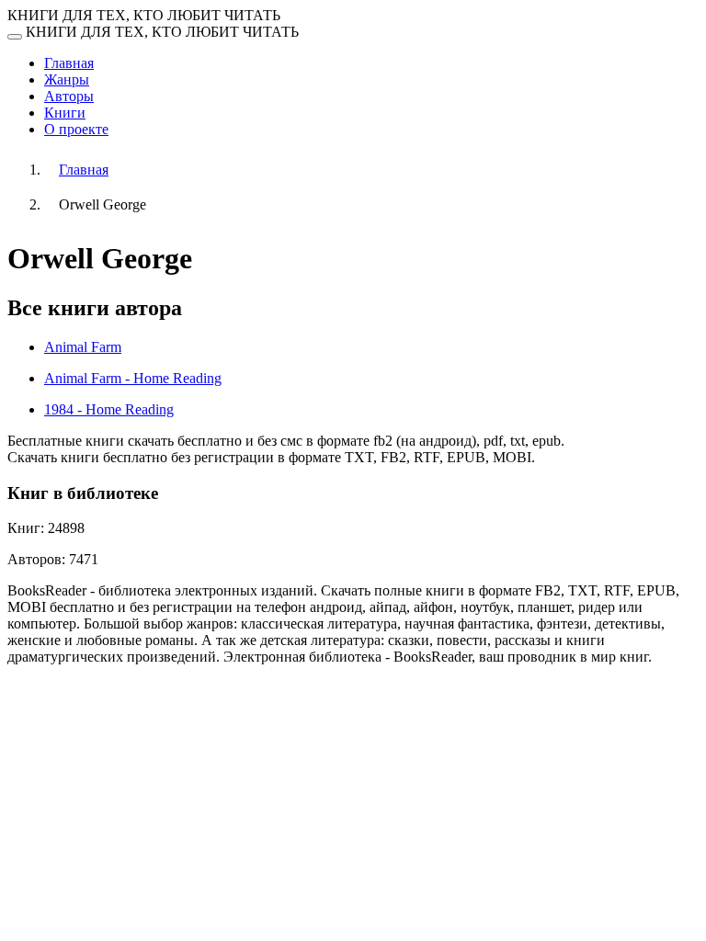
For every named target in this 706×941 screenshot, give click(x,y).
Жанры (66, 79)
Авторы (69, 96)
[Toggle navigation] (14, 37)
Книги (64, 112)
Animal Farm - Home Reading (133, 378)
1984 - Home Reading (109, 409)
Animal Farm (82, 347)
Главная (69, 63)
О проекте (76, 129)
